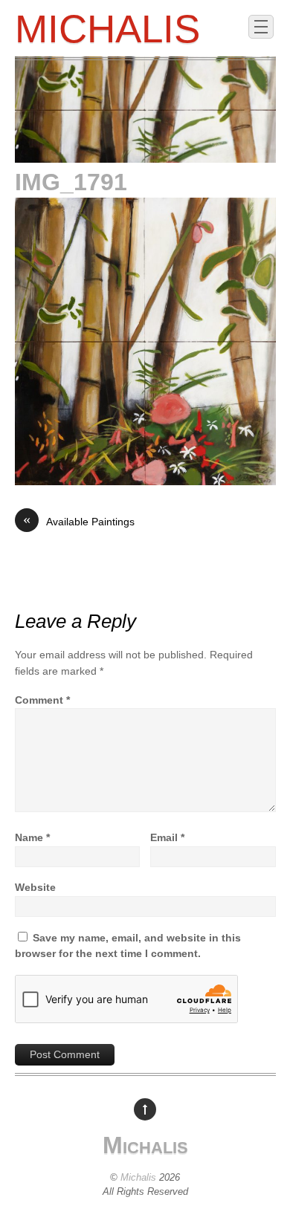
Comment (42, 700)
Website (35, 887)
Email (167, 837)
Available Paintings (79, 521)
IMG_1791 (71, 182)
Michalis (138, 1177)
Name (32, 837)
